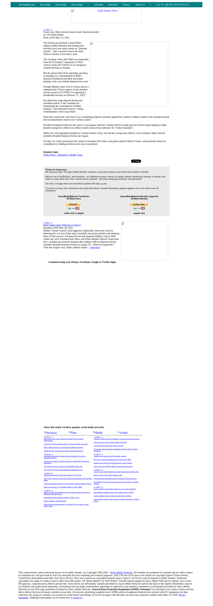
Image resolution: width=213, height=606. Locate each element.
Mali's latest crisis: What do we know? (62, 225)
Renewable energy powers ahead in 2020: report (61, 497)
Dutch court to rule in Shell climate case (108, 475)
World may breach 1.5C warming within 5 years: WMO (63, 487)
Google (124, 432)
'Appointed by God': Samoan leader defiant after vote (63, 466)
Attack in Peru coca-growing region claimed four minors (63, 451)
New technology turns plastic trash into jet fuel (110, 442)
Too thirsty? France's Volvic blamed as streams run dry (63, 470)
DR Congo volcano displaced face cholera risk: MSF (112, 459)
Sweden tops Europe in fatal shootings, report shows (113, 463)
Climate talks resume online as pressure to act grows (63, 475)
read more (95, 247)
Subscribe (113, 4)
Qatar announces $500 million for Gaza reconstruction (113, 466)
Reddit (99, 432)
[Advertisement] (146, 313)
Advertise (98, 4)
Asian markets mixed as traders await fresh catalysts (112, 496)
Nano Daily (77, 4)
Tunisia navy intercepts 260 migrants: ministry (110, 456)
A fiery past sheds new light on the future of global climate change (67, 484)
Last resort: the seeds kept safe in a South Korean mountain (66, 444)
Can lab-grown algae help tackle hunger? (108, 446)
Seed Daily (61, 4)
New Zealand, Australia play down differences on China (113, 492)
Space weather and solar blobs (55, 501)
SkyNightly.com (27, 4)
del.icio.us (52, 432)
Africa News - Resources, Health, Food (62, 155)
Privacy (126, 4)
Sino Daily (45, 4)
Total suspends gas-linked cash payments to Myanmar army (115, 478)
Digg (73, 432)
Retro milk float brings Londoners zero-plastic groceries (63, 447)
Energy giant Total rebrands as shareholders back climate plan (116, 472)
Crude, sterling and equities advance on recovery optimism (115, 489)
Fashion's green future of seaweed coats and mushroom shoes (116, 439)
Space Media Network (121, 572)
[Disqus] (82, 305)
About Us (140, 4)
